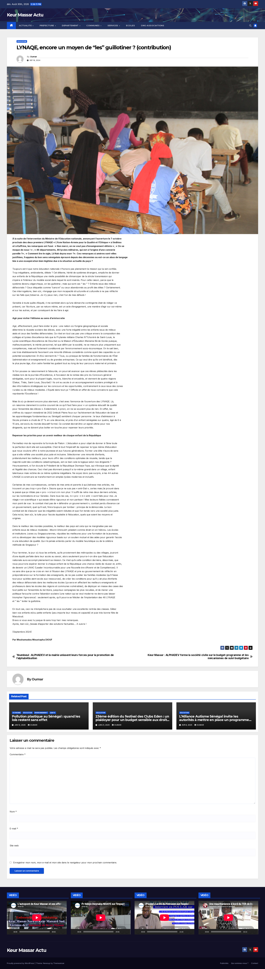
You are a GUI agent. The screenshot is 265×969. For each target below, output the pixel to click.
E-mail (14, 828)
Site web (14, 845)
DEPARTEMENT (70, 25)
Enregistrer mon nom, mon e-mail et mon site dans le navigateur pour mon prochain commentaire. (65, 862)
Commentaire (18, 754)
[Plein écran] (63, 931)
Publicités (224, 963)
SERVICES (113, 25)
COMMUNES (93, 25)
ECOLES (130, 25)
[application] (37, 917)
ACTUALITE (25, 25)
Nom (13, 811)
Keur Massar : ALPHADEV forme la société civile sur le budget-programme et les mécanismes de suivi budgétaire (198, 656)
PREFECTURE (47, 25)
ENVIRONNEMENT (41, 713)
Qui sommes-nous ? (239, 963)
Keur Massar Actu (25, 15)
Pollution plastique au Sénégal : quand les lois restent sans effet (46, 718)
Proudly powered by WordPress (21, 963)
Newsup (46, 963)
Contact (254, 963)
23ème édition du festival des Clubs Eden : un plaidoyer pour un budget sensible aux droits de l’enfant (132, 719)
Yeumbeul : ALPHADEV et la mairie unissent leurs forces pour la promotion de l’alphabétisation (65, 656)
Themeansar (58, 963)
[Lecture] (10, 931)
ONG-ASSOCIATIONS (152, 25)
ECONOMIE (17, 713)
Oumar (33, 56)
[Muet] (58, 931)
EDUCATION (21, 41)
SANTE (52, 713)
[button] (250, 25)
